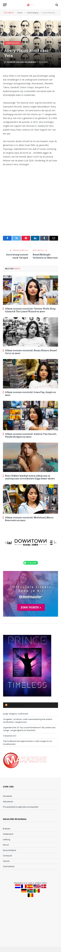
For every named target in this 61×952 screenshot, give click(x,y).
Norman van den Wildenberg (21, 62)
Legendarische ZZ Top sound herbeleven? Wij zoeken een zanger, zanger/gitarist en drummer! (29, 729)
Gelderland (8, 834)
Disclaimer (7, 796)
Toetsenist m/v (9, 735)
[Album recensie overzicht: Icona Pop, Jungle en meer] (30, 373)
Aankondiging (13, 43)
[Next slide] (55, 543)
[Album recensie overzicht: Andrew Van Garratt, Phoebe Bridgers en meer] (30, 415)
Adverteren (8, 801)
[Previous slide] (5, 543)
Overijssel (7, 855)
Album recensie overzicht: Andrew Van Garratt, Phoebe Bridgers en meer (31, 435)
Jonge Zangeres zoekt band (15, 713)
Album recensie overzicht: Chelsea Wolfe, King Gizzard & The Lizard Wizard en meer (30, 310)
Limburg (6, 839)
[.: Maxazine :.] (30, 5)
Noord (6, 844)
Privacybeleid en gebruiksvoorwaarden (20, 807)
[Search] (56, 4)
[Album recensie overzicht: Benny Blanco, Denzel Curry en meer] (30, 332)
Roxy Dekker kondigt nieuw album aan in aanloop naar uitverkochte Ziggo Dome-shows (30, 477)
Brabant (6, 828)
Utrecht (6, 861)
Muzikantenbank (16, 705)
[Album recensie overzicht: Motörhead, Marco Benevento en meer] (30, 499)
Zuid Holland (8, 866)
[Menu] (5, 4)
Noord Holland (9, 850)
